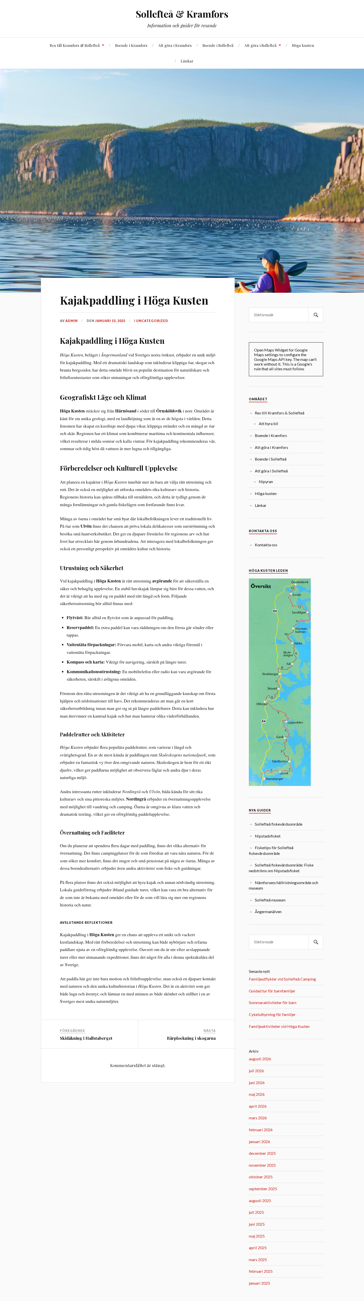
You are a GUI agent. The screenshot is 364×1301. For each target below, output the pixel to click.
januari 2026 (259, 1141)
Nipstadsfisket (268, 836)
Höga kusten (303, 45)
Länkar (187, 60)
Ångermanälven (268, 911)
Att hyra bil (268, 423)
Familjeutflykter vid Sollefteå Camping (282, 979)
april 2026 (258, 1106)
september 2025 (263, 1188)
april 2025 (258, 1247)
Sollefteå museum (270, 899)
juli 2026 (256, 1070)
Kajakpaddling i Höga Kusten (134, 300)
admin (71, 321)
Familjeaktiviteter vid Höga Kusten (279, 1026)
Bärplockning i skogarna (191, 1038)
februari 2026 (261, 1129)
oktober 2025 (261, 1176)
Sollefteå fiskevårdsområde (278, 824)
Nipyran (266, 481)
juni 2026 (257, 1082)
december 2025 (262, 1153)
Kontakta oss (266, 544)
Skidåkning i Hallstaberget (86, 1038)
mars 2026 (258, 1117)
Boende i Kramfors (131, 45)
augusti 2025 (260, 1200)
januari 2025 (259, 1283)
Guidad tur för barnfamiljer (272, 990)
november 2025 (262, 1165)
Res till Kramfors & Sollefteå (75, 45)
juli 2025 (256, 1212)
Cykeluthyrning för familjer (272, 1014)
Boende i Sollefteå (218, 45)
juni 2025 (257, 1224)
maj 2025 (257, 1236)
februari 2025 (261, 1271)
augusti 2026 (260, 1058)
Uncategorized (152, 321)
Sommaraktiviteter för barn (272, 1002)
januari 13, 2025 (110, 321)
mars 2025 (258, 1259)
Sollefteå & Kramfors (182, 13)
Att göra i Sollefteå (260, 45)
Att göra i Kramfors (175, 45)
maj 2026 (257, 1094)
